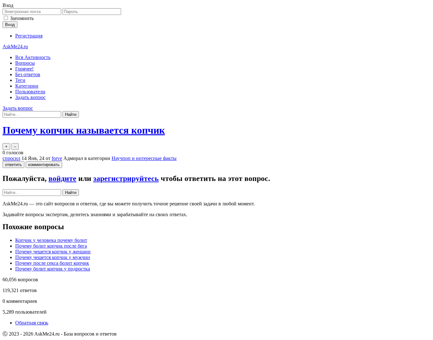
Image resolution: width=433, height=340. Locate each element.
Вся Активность (32, 57)
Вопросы (25, 63)
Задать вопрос (30, 97)
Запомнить (22, 18)
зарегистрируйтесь (126, 178)
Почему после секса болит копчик (52, 263)
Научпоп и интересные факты (144, 158)
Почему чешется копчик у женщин (53, 251)
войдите (62, 178)
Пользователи (30, 91)
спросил (11, 158)
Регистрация (28, 35)
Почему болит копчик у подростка (52, 268)
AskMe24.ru (15, 46)
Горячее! (24, 68)
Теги (20, 80)
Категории (26, 86)
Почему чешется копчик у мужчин (52, 257)
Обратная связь (31, 322)
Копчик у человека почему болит (51, 240)
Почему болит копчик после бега (51, 246)
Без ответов (27, 74)
